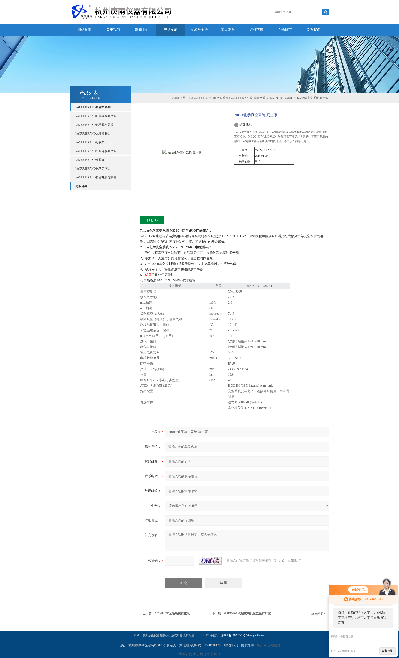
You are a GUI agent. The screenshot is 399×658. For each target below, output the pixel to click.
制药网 (262, 645)
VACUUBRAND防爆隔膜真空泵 (96, 151)
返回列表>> (319, 613)
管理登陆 (274, 645)
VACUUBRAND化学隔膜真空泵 (96, 116)
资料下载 (256, 30)
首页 (175, 98)
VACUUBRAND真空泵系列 (93, 107)
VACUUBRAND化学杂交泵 (93, 168)
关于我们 (113, 30)
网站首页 (84, 30)
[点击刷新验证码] (210, 561)
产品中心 (186, 98)
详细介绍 (151, 220)
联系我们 (313, 30)
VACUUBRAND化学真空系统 (94, 124)
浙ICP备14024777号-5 (234, 635)
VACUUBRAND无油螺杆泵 (93, 133)
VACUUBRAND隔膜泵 (90, 142)
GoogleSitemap (256, 635)
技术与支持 (199, 30)
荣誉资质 (228, 30)
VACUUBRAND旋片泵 (90, 160)
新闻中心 (142, 30)
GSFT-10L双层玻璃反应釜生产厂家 (247, 613)
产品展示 (170, 30)
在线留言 (285, 30)
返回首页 (185, 654)
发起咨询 (387, 650)
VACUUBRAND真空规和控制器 (96, 177)
